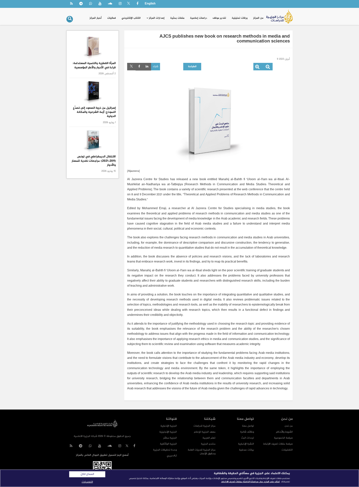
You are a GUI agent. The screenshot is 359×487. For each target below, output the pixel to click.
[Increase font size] (257, 67)
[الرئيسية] (279, 16)
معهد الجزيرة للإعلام (204, 432)
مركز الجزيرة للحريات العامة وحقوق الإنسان (201, 452)
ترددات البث (247, 438)
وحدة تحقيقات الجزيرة (165, 450)
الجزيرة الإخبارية (168, 426)
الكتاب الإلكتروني (131, 18)
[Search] (69, 19)
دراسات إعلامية (198, 18)
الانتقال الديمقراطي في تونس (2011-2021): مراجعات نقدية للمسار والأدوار (94, 161)
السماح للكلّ (87, 474)
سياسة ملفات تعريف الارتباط (278, 444)
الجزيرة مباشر (170, 438)
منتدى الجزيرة (208, 444)
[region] (179, 478)
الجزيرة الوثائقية (168, 444)
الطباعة (192, 66)
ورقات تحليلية (240, 18)
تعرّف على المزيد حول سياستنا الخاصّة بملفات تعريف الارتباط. (250, 482)
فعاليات (111, 18)
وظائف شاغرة (247, 432)
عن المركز (258, 18)
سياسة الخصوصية (283, 438)
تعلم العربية (208, 438)
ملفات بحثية (177, 18)
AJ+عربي (172, 456)
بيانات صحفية (246, 450)
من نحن (289, 426)
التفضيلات (287, 450)
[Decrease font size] (268, 67)
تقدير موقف (219, 18)
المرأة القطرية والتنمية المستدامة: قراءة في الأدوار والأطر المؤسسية (94, 65)
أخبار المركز (96, 18)
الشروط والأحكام (284, 432)
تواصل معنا (248, 426)
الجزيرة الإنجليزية (168, 432)
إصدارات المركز (156, 18)
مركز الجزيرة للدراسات (204, 426)
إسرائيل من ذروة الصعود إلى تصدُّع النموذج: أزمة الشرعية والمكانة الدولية (94, 112)
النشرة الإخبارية (246, 444)
